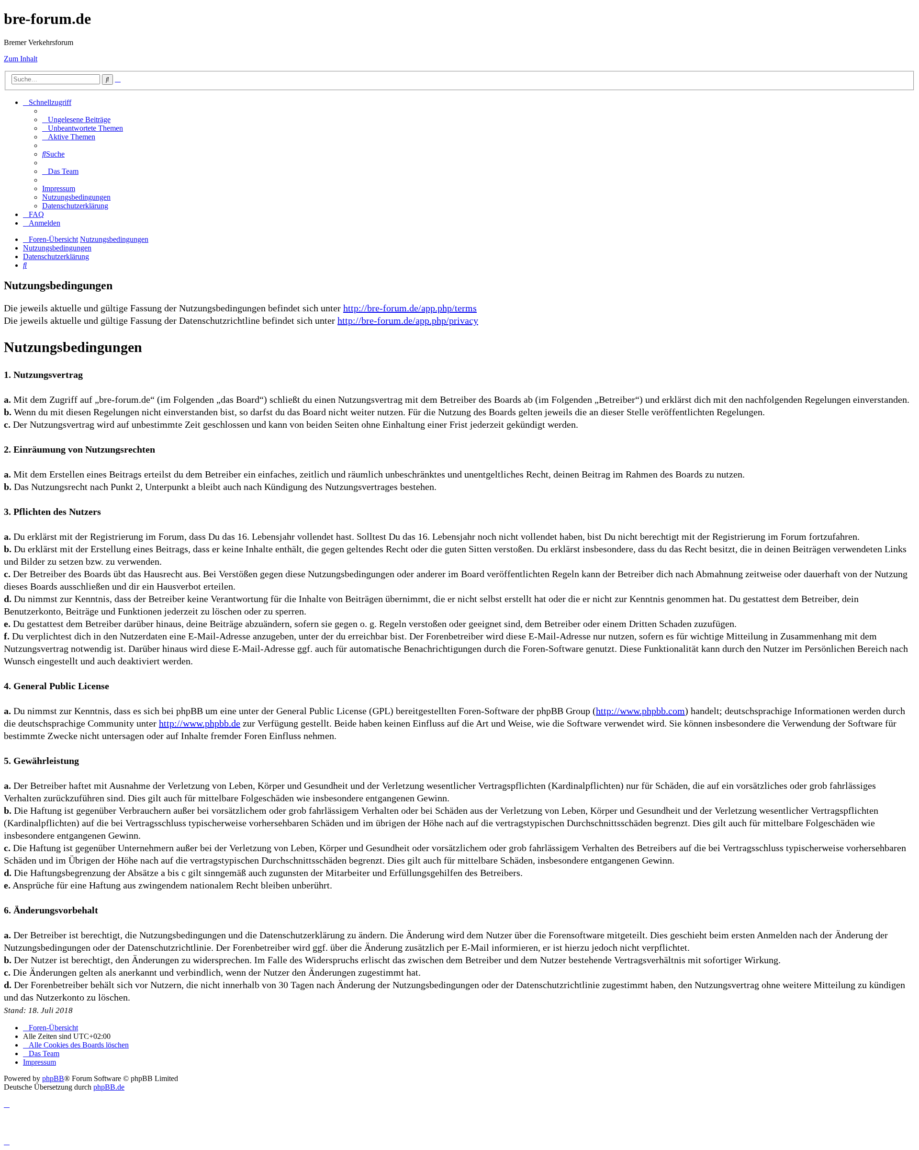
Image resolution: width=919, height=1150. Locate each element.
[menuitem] (76, 119)
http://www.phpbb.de (199, 723)
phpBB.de (108, 1087)
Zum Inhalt (20, 59)
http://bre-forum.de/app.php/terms (410, 308)
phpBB (53, 1078)
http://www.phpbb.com (640, 711)
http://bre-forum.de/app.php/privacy (407, 320)
